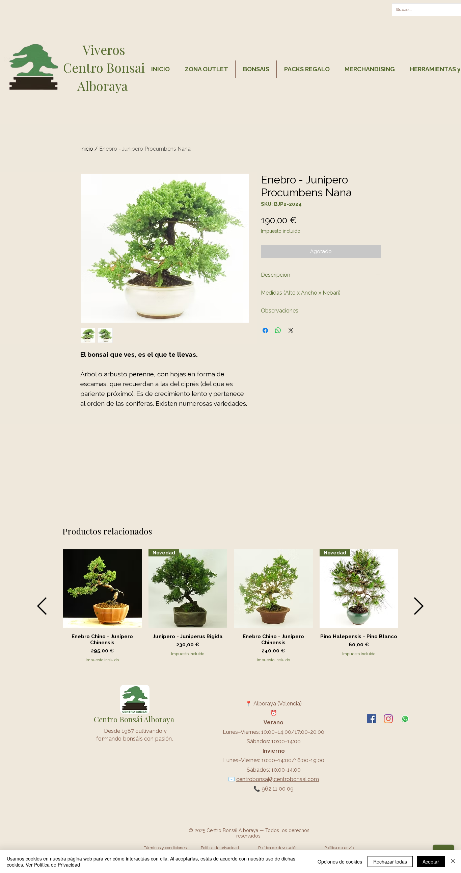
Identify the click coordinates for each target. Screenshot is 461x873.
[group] (230, 606)
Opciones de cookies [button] (340, 861)
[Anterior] (42, 606)
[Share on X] (291, 330)
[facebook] (371, 718)
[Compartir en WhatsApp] (278, 330)
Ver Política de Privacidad (53, 864)
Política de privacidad (220, 847)
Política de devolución (278, 847)
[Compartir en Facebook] (265, 330)
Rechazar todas (390, 861)
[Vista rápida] (102, 588)
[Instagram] (388, 718)
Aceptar (431, 861)
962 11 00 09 (278, 788)
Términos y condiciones (165, 847)
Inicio (86, 149)
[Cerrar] (453, 861)
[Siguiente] (419, 606)
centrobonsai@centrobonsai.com (277, 779)
